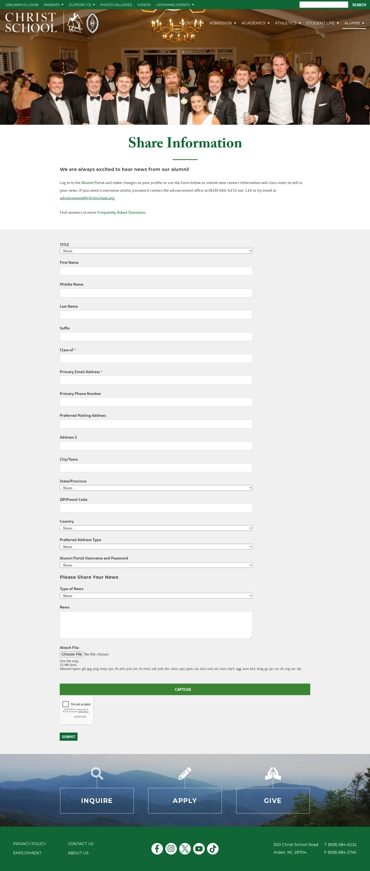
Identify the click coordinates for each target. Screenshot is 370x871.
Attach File (69, 647)
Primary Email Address (80, 371)
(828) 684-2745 (342, 852)
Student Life (320, 23)
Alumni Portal (93, 182)
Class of (66, 350)
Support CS (80, 5)
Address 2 (68, 437)
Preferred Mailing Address (83, 415)
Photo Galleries (116, 5)
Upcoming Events (173, 5)
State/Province (73, 481)
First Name (69, 262)
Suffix (65, 328)
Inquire (97, 801)
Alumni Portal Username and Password (94, 558)
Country (67, 521)
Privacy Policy (29, 843)
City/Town (69, 459)
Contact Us (81, 843)
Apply (185, 801)
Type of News (71, 588)
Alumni (352, 23)
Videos (144, 5)
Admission (220, 23)
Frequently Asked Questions (121, 212)
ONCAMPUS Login (22, 5)
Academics (254, 23)
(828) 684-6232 (342, 844)
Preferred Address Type (80, 539)
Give (273, 801)
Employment (27, 853)
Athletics (286, 23)
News (64, 607)
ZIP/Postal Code (73, 499)
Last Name (69, 306)
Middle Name (71, 284)
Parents (52, 5)
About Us (189, 23)
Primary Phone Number (80, 393)
